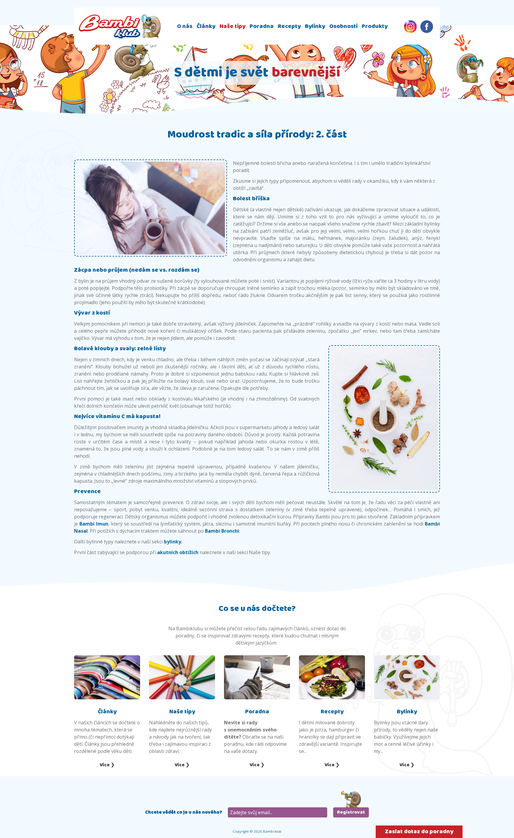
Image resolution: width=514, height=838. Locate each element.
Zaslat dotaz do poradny (419, 831)
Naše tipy (232, 26)
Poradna (262, 26)
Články (206, 26)
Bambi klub (120, 26)
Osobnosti (343, 26)
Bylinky (315, 26)
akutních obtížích (177, 552)
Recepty (289, 26)
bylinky (172, 541)
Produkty (375, 26)
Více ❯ (107, 765)
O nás (184, 26)
